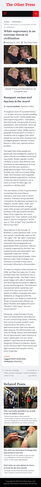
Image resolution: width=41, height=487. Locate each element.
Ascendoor (14, 484)
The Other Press (20, 5)
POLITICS (18, 361)
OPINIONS (7, 356)
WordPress (33, 484)
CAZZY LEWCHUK (18, 359)
